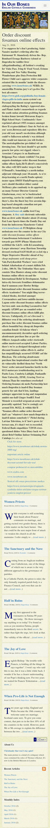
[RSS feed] (44, 769)
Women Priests (14, 501)
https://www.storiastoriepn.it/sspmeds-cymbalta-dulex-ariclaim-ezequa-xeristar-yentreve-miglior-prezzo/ (27, 489)
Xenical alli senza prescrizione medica (25, 481)
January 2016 (9, 822)
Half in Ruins (13, 600)
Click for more (14, 441)
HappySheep (24, 506)
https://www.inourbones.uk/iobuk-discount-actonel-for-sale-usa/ (23, 460)
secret (35, 629)
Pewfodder (23, 553)
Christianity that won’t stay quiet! (18, 750)
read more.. (39, 537)
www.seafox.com (15, 471)
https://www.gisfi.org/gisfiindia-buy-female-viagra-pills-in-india (24, 97)
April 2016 (8, 814)
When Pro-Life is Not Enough (24, 696)
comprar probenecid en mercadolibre (25, 467)
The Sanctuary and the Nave (23, 548)
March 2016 (9, 818)
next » (43, 739)
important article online (18, 454)
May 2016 (8, 810)
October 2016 (10, 806)
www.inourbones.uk (21, 85)
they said (19, 214)
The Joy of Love (15, 648)
